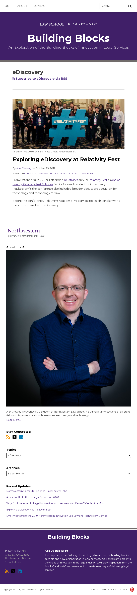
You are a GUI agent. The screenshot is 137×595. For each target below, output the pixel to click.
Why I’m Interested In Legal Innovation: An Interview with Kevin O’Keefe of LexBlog (55, 503)
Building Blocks (69, 38)
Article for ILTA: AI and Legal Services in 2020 (32, 497)
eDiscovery (31, 173)
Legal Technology (82, 173)
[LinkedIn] (21, 437)
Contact (40, 6)
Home (7, 6)
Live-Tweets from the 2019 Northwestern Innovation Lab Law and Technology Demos (56, 515)
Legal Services (61, 173)
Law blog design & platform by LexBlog (110, 589)
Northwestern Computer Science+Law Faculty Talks (36, 491)
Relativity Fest (98, 180)
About (22, 6)
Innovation (45, 173)
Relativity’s (71, 180)
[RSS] (8, 437)
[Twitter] (15, 437)
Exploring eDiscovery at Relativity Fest (66, 159)
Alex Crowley (23, 168)
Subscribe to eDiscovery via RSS (41, 78)
